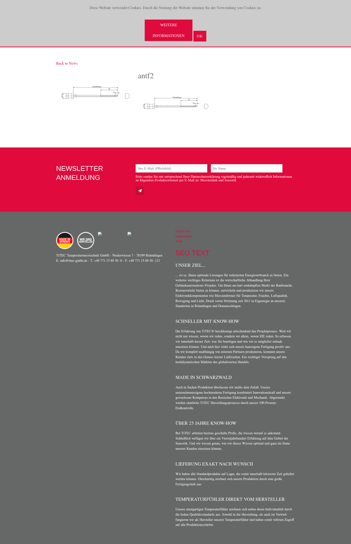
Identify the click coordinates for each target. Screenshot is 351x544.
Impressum (183, 231)
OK (200, 36)
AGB (179, 241)
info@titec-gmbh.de (73, 260)
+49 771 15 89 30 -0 (108, 260)
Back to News (67, 63)
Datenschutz (184, 236)
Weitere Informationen (169, 30)
